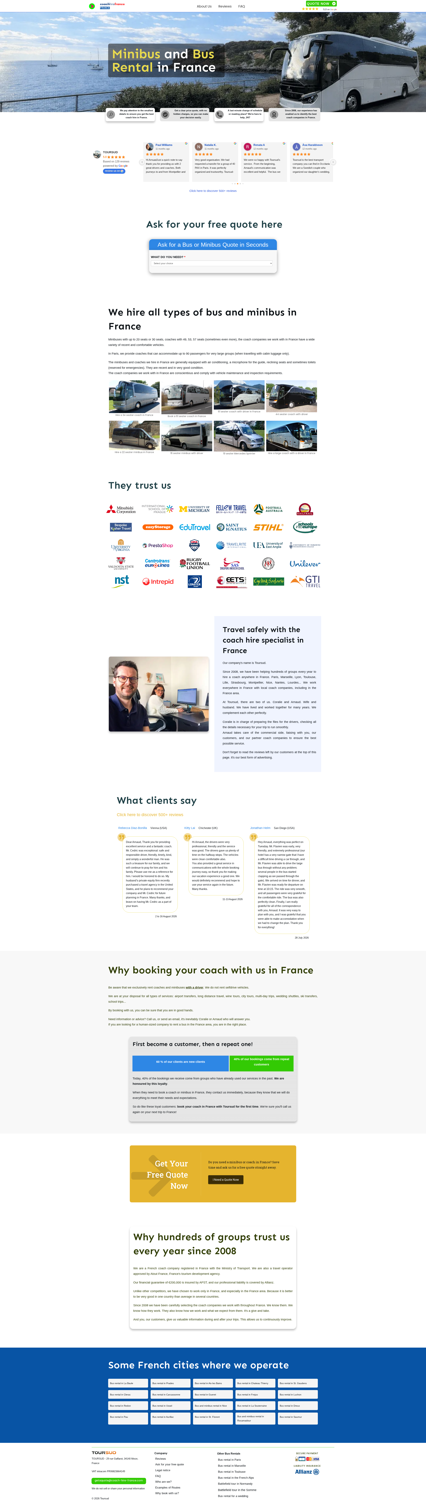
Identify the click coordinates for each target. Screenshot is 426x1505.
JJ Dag (257, 145)
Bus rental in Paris (229, 1459)
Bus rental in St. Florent (213, 1419)
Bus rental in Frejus (255, 1394)
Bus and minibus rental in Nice (213, 1405)
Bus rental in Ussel (171, 1405)
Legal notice (162, 1470)
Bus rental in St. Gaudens (298, 1383)
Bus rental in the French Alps (236, 1477)
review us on (112, 170)
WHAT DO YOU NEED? (168, 257)
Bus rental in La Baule (128, 1383)
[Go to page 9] (242, 183)
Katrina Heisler (164, 145)
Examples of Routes (167, 1487)
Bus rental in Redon (128, 1405)
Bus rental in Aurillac (171, 1419)
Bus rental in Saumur (298, 1419)
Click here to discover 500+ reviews (213, 191)
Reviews (160, 1458)
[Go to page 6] (234, 183)
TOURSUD (110, 152)
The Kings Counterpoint (317, 145)
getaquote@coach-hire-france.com (119, 1480)
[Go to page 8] (240, 183)
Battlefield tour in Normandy (235, 1483)
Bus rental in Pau (128, 1419)
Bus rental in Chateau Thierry (255, 1383)
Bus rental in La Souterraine (255, 1405)
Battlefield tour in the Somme (237, 1490)
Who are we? (163, 1481)
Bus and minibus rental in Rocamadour (255, 1419)
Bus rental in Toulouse (231, 1471)
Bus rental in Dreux (298, 1405)
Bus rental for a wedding (233, 1496)
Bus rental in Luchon (298, 1394)
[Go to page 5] (232, 183)
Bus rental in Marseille (232, 1465)
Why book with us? (167, 1493)
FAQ (158, 1476)
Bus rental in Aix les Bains (213, 1383)
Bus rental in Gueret (213, 1394)
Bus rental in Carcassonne (171, 1394)
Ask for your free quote (169, 1464)
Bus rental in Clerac (128, 1394)
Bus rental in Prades (171, 1383)
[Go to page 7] (237, 184)
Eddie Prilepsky (214, 145)
